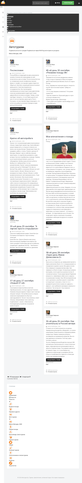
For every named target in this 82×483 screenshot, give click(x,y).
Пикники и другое (14, 412)
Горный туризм (13, 439)
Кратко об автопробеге (21, 138)
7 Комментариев (16, 120)
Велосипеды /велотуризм (17, 434)
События (2, 21)
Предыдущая (15, 377)
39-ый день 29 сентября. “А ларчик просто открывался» (24, 227)
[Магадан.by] (3, 2)
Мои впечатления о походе (59, 136)
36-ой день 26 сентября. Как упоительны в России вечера (60, 322)
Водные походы (14, 406)
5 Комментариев (52, 234)
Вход (58, 2)
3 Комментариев (52, 119)
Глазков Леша (14, 64)
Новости (11, 399)
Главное (2, 12)
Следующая (26, 377)
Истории (2, 16)
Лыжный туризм (14, 450)
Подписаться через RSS (34, 50)
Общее (11, 445)
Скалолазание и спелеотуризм (18, 455)
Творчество (12, 465)
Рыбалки (11, 460)
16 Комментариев (17, 208)
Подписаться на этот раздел (18, 50)
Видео (2, 36)
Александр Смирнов (52, 131)
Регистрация (68, 2)
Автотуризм (16, 47)
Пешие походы (13, 429)
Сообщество (2, 26)
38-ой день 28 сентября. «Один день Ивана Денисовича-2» (58, 254)
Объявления (12, 395)
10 (16, 379)
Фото (2, 31)
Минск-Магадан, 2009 (15, 53)
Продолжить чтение (17, 108)
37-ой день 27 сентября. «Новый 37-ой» (22, 282)
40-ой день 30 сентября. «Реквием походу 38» (58, 71)
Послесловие (16, 70)
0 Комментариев (16, 263)
